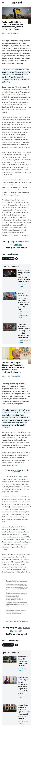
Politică (17, 376)
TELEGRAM (16, 472)
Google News (24, 241)
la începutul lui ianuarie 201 (18, 537)
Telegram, (18, 244)
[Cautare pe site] (30, 2)
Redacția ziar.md (12, 254)
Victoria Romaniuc (13, 640)
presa (28, 79)
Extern (16, 33)
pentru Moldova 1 (20, 479)
